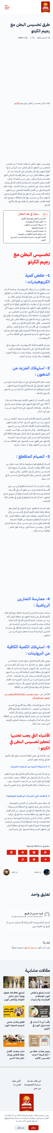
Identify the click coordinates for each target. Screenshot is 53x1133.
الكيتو (16, 103)
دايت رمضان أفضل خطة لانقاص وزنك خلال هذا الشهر (15, 1055)
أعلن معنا (16, 1081)
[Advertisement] (26, 71)
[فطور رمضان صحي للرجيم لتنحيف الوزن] (13, 1011)
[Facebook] (45, 852)
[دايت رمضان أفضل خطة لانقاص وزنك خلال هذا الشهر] (13, 1041)
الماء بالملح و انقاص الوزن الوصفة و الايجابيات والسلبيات (40, 996)
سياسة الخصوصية (32, 1084)
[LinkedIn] (11, 852)
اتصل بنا (17, 1084)
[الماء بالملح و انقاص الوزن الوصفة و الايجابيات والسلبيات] (39, 982)
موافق (33, 1127)
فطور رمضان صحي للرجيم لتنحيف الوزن (14, 1023)
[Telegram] (45, 859)
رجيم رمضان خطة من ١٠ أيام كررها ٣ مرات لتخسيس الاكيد (40, 1055)
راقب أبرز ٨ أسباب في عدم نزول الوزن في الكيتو (40, 1025)
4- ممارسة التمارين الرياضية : (35, 231)
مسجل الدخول (30, 947)
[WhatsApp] (34, 859)
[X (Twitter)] (34, 852)
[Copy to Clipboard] (22, 859)
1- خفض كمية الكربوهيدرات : (35, 221)
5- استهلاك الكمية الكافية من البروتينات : (31, 234)
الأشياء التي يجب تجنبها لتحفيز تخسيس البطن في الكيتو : (28, 238)
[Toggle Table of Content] (44, 214)
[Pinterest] (22, 852)
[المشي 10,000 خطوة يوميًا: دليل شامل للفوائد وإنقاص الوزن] (13, 982)
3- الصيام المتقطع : (38, 228)
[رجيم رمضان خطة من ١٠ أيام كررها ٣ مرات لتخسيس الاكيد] (39, 1041)
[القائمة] (7, 7)
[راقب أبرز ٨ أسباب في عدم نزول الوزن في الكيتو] (39, 1011)
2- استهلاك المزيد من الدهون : (34, 224)
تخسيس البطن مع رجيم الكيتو (34, 218)
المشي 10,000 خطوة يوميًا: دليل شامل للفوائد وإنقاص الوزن (14, 996)
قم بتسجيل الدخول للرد (18, 916)
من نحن (37, 1088)
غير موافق (20, 1127)
